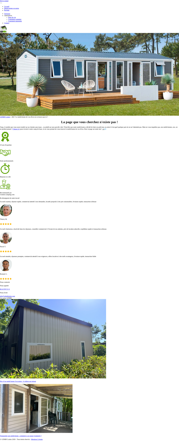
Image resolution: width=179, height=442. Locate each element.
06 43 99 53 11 (5, 289)
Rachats (6, 10)
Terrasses (7, 14)
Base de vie (12, 17)
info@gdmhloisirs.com (7, 296)
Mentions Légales (37, 439)
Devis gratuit (4, 1)
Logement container (14, 19)
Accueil (6, 6)
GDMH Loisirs (5, 117)
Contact (6, 23)
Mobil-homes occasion (11, 8)
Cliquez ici (16, 129)
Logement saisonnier (15, 21)
